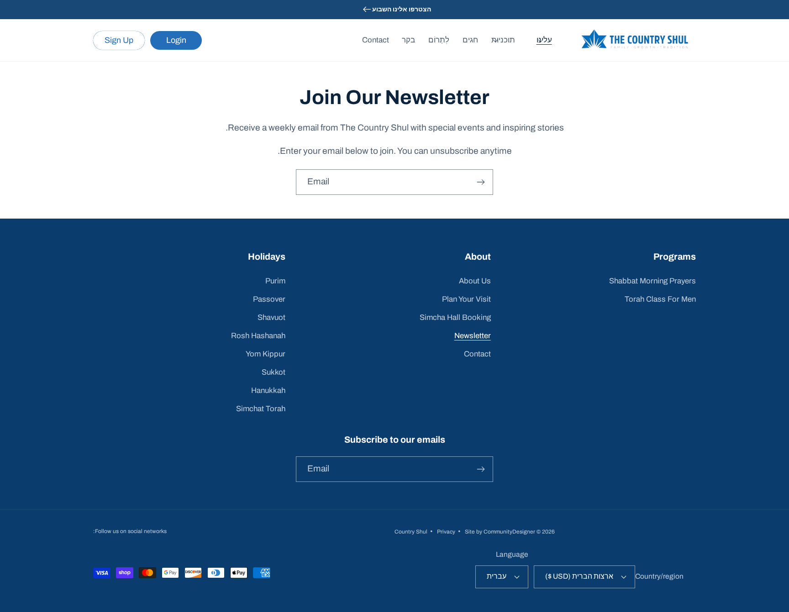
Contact (477, 354)
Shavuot (271, 317)
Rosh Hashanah (258, 335)
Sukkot (273, 372)
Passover (269, 299)
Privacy (446, 531)
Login (176, 40)
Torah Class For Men (660, 299)
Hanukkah (268, 390)
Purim (275, 281)
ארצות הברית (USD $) (579, 576)
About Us (475, 281)
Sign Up (119, 40)
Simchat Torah (260, 408)
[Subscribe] (480, 182)
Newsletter (472, 335)
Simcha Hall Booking (455, 317)
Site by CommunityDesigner (500, 531)
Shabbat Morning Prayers (652, 281)
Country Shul (410, 531)
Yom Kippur (265, 354)
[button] (548, 40)
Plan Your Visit (466, 299)
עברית (496, 576)
